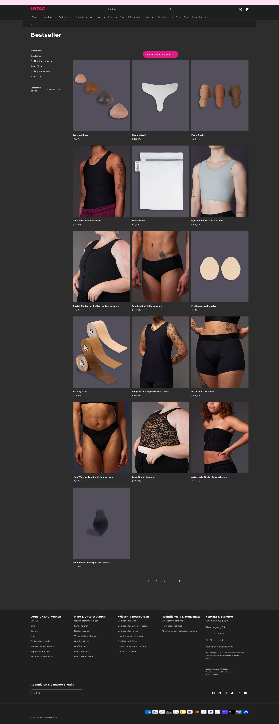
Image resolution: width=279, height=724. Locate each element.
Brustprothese (80, 135)
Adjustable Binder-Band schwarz (209, 477)
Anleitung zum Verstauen (131, 636)
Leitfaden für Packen (128, 631)
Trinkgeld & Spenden (41, 641)
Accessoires (96, 17)
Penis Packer (198, 135)
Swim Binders (37, 66)
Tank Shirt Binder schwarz (87, 220)
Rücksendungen (82, 631)
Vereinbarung (225, 646)
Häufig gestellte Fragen (86, 620)
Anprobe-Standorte (40, 651)
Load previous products (160, 54)
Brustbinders (37, 56)
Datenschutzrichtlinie (172, 620)
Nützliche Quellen (127, 651)
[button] (36, 17)
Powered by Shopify (50, 717)
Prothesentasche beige (204, 306)
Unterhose (48, 17)
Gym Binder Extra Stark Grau (207, 220)
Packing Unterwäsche (41, 61)
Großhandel (80, 646)
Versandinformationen (85, 636)
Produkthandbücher (128, 641)
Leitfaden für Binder (128, 620)
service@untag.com (216, 620)
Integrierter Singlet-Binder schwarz (151, 391)
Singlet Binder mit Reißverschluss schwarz (96, 306)
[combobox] (139, 9)
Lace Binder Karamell (143, 477)
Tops (34, 17)
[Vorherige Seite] (133, 581)
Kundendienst (81, 626)
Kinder (111, 17)
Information (134, 17)
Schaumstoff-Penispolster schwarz (91, 562)
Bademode (64, 17)
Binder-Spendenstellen (42, 646)
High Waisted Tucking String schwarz (93, 477)
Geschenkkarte (81, 641)
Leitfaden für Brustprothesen (133, 626)
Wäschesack (138, 220)
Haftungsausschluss (172, 626)
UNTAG (40, 717)
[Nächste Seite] (188, 581)
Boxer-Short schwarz (202, 391)
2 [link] (149, 581)
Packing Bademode (40, 71)
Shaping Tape (80, 391)
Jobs (33, 636)
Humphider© (139, 135)
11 (180, 581)
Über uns (35, 620)
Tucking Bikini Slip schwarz (147, 306)
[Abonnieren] (79, 692)
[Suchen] (171, 9)
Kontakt (34, 631)
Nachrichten (164, 17)
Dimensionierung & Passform (132, 646)
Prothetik (80, 17)
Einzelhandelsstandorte (42, 656)
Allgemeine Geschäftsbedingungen (179, 631)
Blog (33, 626)
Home (33, 24)
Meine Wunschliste (83, 656)
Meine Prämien (81, 651)
